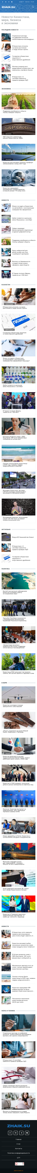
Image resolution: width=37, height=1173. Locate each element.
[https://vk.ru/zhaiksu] (6, 2)
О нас (18, 1144)
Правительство (10, 615)
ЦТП (18, 1158)
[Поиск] (33, 7)
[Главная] (8, 7)
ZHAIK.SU (20, 1170)
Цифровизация (9, 1030)
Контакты (18, 1148)
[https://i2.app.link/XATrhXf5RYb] (12, 2)
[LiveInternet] (13, 1164)
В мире (7, 780)
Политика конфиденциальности (18, 1153)
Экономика (8, 108)
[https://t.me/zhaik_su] (9, 2)
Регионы (8, 382)
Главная (18, 1139)
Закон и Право (9, 304)
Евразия (8, 702)
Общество (8, 460)
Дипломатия (9, 588)
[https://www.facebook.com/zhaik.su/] (3, 2)
